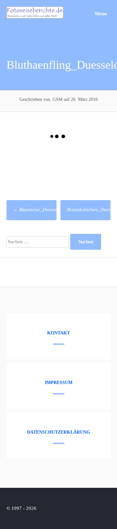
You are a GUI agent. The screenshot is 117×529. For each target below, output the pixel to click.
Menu (100, 13)
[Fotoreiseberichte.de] (34, 16)
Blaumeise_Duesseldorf (40, 209)
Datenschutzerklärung (58, 432)
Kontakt (58, 333)
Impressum (58, 382)
